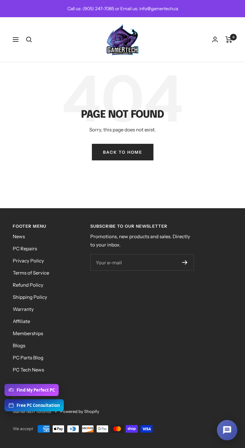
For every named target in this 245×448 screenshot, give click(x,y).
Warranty (23, 309)
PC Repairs (25, 249)
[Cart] (229, 39)
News (19, 236)
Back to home (122, 152)
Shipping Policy (30, 297)
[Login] (215, 39)
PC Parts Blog (28, 358)
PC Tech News (28, 370)
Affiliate (21, 321)
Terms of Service (31, 273)
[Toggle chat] (227, 430)
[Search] (29, 39)
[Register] (185, 262)
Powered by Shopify (79, 411)
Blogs (19, 345)
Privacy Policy (28, 261)
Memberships (28, 333)
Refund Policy (28, 285)
